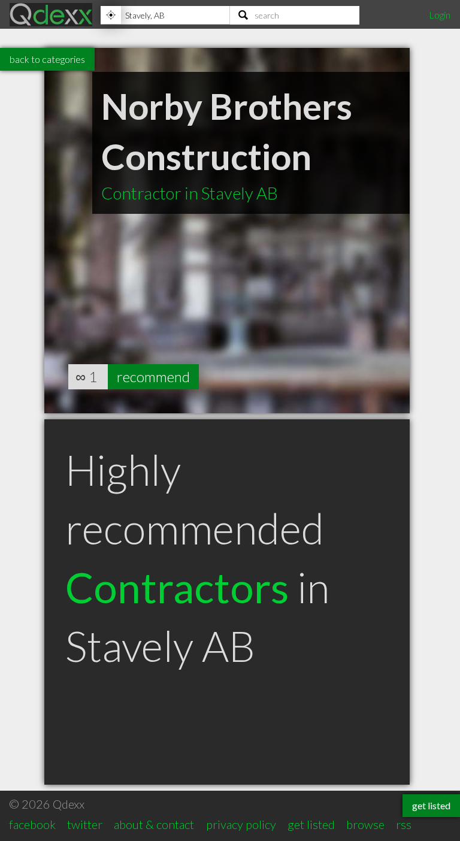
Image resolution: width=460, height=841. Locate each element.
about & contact (154, 824)
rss (403, 824)
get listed (311, 824)
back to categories (47, 59)
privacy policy (241, 824)
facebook (32, 824)
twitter (84, 824)
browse (365, 824)
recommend (153, 376)
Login (439, 14)
